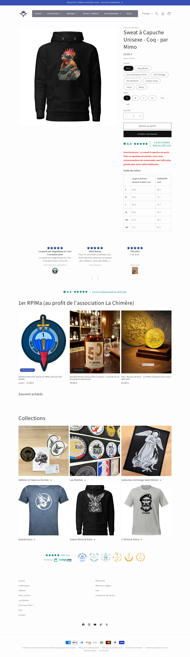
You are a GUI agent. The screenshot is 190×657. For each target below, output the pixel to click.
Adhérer (22, 590)
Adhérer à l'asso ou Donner (33, 480)
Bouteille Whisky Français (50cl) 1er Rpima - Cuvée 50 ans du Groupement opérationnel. (94, 378)
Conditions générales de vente (156, 648)
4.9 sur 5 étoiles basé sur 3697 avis (162, 144)
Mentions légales (90, 651)
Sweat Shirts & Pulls (81, 539)
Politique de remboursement (89, 648)
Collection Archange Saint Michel (139, 480)
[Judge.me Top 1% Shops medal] (128, 557)
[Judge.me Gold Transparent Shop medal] (117, 557)
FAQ (20, 610)
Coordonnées (104, 651)
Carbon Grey (152, 81)
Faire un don (24, 595)
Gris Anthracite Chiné (136, 74)
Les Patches (76, 480)
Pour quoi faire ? (25, 605)
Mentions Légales (103, 585)
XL (152, 98)
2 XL (164, 98)
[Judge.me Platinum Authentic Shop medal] (94, 557)
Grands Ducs (25, 539)
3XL (129, 105)
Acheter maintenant (147, 134)
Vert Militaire (132, 81)
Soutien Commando (35, 648)
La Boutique (23, 585)
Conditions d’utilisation (134, 648)
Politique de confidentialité (112, 648)
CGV (97, 590)
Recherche (100, 580)
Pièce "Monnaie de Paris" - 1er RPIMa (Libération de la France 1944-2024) (146, 378)
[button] (157, 14)
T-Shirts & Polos (130, 539)
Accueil (21, 580)
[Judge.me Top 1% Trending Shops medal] (140, 557)
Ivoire (129, 87)
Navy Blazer (143, 68)
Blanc (141, 87)
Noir (128, 68)
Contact (22, 615)
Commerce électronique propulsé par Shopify (59, 648)
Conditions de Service (105, 595)
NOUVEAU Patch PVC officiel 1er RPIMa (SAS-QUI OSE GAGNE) (40, 378)
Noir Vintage (160, 74)
